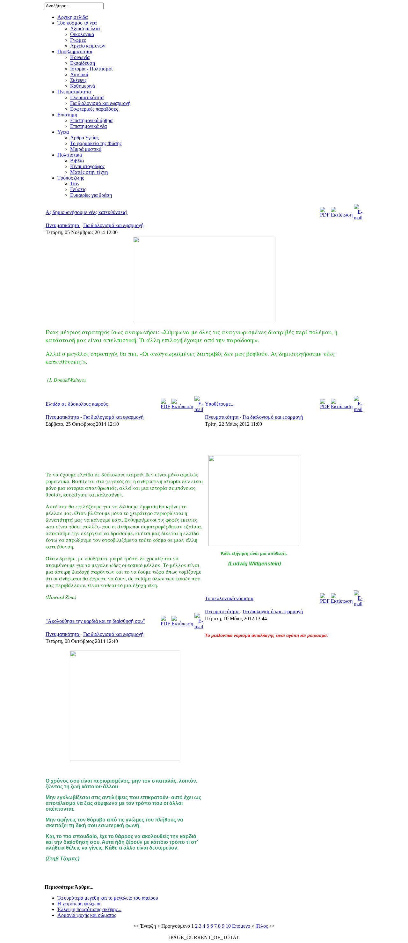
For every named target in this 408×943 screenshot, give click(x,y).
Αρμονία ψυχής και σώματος (86, 915)
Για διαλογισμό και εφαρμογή (113, 225)
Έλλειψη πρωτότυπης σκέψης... (89, 909)
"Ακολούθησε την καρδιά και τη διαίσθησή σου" (95, 621)
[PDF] (325, 214)
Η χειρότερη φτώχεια (78, 903)
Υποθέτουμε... (220, 404)
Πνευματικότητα (63, 225)
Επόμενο (241, 926)
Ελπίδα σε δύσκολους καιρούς (77, 404)
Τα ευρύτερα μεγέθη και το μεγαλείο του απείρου (107, 898)
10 (228, 926)
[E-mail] (358, 217)
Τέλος (262, 926)
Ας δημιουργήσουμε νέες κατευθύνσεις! (86, 212)
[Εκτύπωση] (342, 214)
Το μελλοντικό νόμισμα (229, 598)
